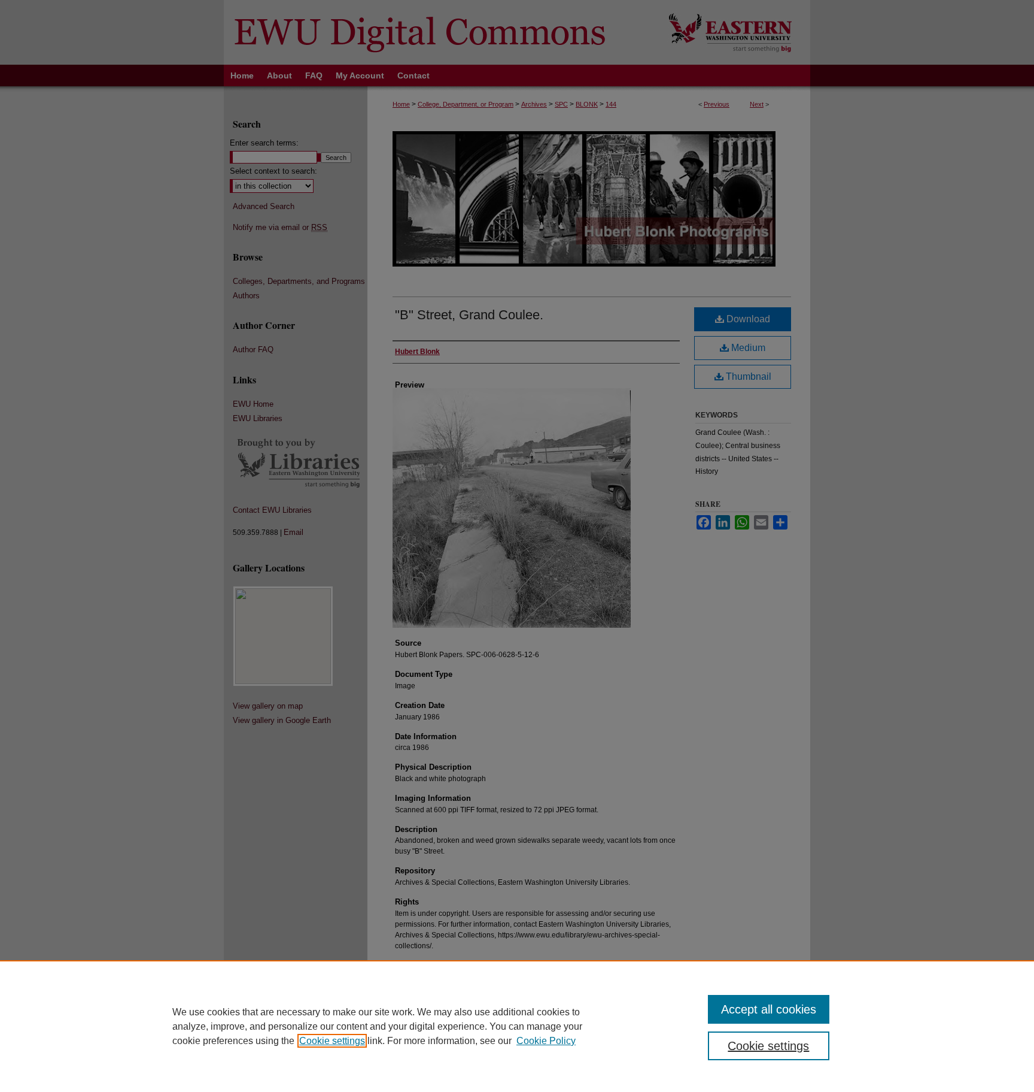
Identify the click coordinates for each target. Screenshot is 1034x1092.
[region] (517, 1026)
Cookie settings (332, 1041)
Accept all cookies (768, 1009)
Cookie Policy (546, 1041)
